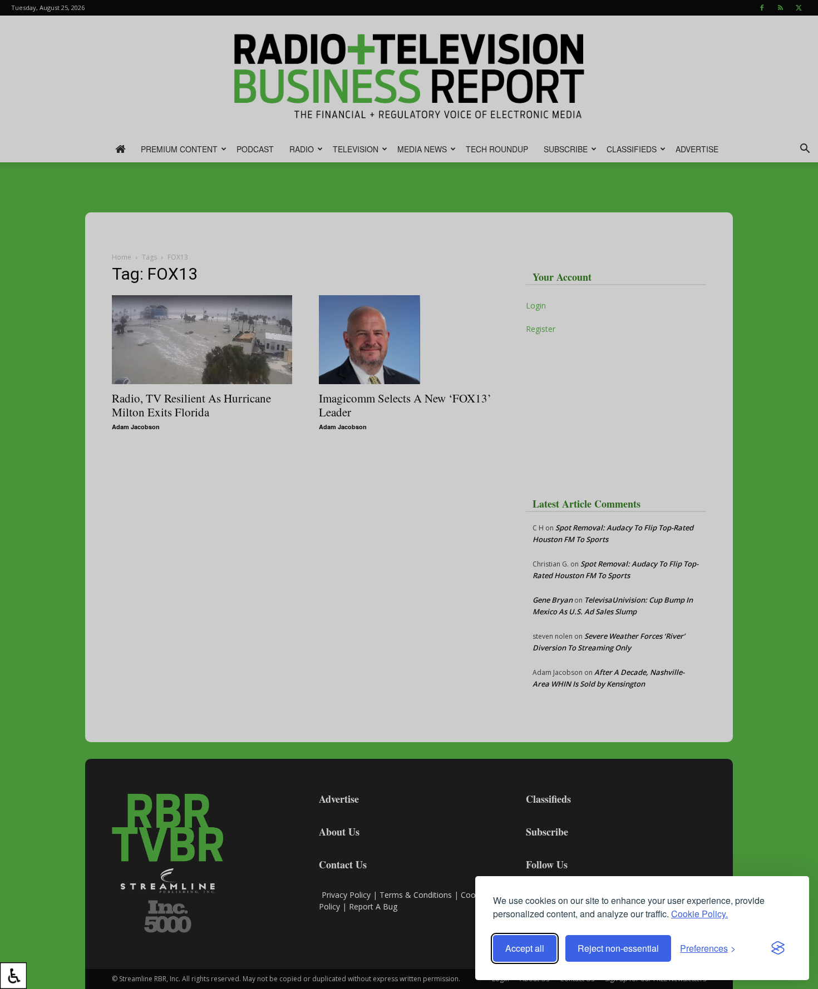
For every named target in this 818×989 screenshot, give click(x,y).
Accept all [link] (524, 948)
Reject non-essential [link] (618, 948)
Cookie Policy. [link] (699, 913)
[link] (13, 975)
